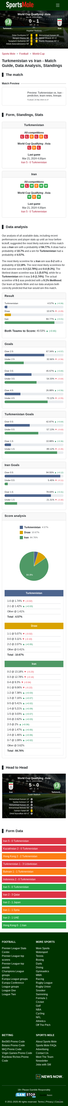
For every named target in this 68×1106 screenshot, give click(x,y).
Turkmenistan (9, 28)
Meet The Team (44, 1057)
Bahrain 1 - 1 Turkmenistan (18, 871)
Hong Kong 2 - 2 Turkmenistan (20, 856)
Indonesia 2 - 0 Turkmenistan (19, 879)
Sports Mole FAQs (46, 1045)
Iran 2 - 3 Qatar (11, 894)
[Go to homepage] (20, 5)
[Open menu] (57, 5)
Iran (59, 28)
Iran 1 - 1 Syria (11, 910)
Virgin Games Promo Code (17, 1053)
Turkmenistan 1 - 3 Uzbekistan (20, 864)
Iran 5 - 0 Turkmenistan (34, 162)
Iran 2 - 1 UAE (11, 917)
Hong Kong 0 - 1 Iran (14, 925)
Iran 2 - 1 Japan (12, 902)
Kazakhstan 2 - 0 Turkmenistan (20, 848)
